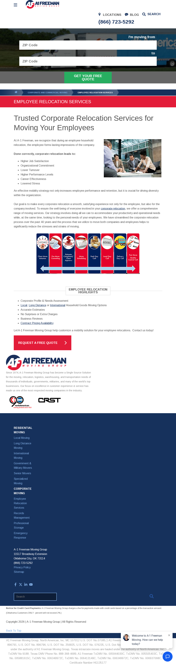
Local (24, 305)
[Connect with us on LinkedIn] (26, 585)
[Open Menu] (15, 5)
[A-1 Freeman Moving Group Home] (42, 4)
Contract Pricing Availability (37, 323)
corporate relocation (113, 208)
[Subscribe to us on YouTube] (31, 585)
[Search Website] (152, 597)
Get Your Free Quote (88, 77)
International (57, 305)
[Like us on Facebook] (15, 585)
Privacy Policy (22, 567)
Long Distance (37, 305)
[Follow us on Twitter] (20, 585)
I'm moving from (142, 37)
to (153, 53)
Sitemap (19, 571)
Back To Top (13, 630)
